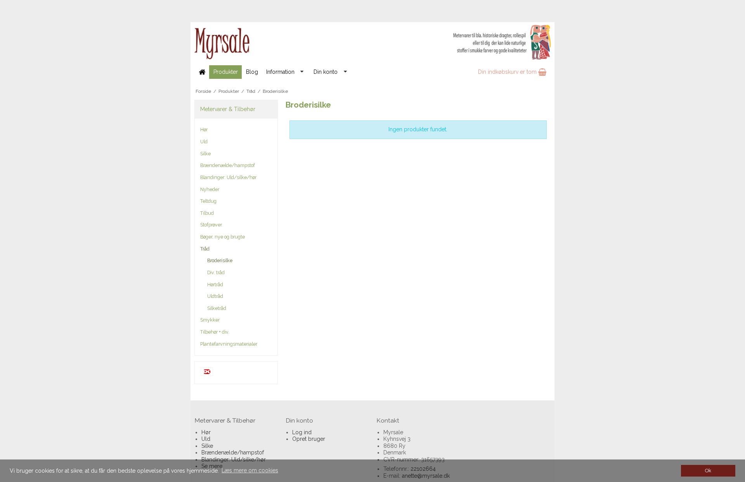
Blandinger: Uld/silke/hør (228, 177)
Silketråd (216, 308)
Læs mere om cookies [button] (250, 470)
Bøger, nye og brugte (222, 237)
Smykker (210, 320)
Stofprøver (211, 225)
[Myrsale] (372, 42)
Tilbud (207, 213)
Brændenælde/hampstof (227, 165)
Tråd (205, 249)
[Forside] (201, 72)
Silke (205, 154)
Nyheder (209, 189)
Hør (204, 129)
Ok (708, 470)
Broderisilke (219, 260)
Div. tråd (216, 272)
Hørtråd (215, 284)
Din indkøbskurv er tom (508, 72)
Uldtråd (215, 296)
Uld (204, 141)
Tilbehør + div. (214, 332)
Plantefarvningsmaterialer (228, 344)
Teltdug (208, 201)
